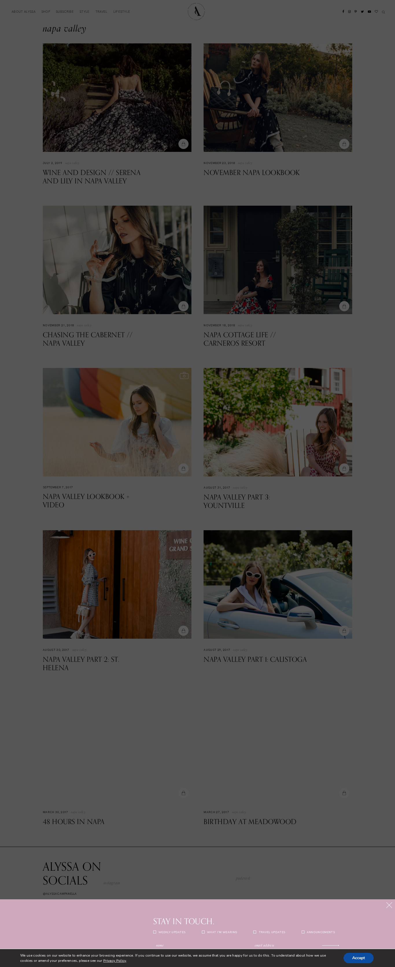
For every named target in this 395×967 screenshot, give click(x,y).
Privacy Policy (114, 960)
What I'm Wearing (221, 932)
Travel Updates (271, 932)
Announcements (320, 932)
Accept (358, 958)
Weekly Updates (172, 932)
